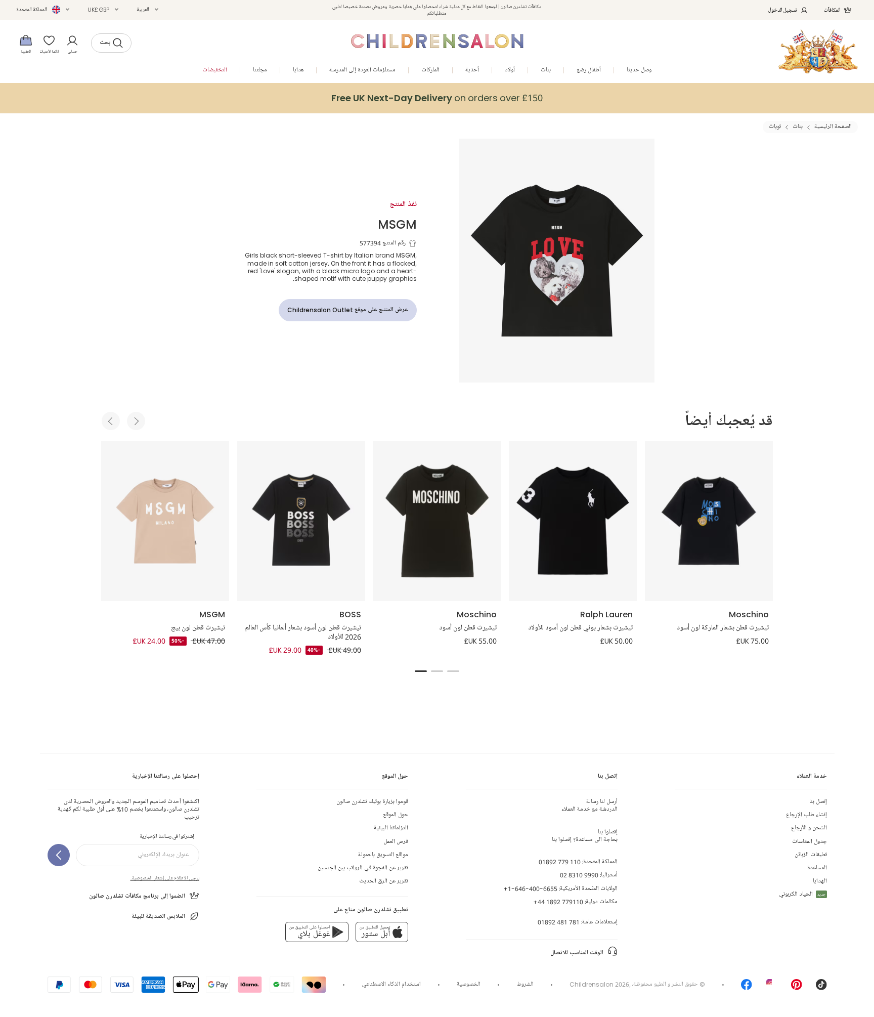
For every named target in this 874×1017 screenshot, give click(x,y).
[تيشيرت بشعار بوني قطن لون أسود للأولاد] (573, 521)
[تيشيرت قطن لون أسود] (437, 521)
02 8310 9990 (579, 875)
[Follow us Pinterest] (796, 988)
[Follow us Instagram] (771, 988)
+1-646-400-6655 (530, 888)
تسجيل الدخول (782, 10)
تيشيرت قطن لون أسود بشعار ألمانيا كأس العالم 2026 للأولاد (303, 632)
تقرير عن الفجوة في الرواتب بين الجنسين (363, 868)
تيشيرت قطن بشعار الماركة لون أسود (723, 627)
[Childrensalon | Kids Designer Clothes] (818, 51)
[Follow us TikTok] (821, 988)
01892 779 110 (560, 862)
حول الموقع (395, 815)
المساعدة (817, 868)
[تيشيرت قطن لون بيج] (165, 521)
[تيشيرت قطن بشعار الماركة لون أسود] (709, 521)
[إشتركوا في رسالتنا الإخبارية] (59, 855)
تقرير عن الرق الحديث (383, 881)
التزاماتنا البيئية (391, 828)
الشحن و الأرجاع (809, 828)
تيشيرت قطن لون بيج (198, 627)
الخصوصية (468, 984)
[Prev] (111, 421)
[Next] (136, 421)
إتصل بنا (818, 801)
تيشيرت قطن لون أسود (468, 627)
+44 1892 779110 (558, 902)
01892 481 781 (559, 922)
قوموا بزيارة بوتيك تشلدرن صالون (372, 801)
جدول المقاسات (809, 841)
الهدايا (820, 881)
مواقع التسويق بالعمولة (383, 855)
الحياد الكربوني (802, 894)
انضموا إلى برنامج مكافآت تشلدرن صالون (137, 896)
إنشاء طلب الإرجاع (806, 815)
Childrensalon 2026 (599, 984)
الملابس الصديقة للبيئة (158, 916)
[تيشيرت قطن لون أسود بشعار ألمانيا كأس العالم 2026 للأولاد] (301, 521)
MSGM (397, 224)
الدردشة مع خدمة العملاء (589, 805)
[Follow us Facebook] (746, 988)
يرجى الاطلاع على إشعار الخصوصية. (164, 877)
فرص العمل (395, 841)
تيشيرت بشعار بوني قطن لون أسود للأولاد (580, 627)
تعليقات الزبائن (811, 855)
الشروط (525, 984)
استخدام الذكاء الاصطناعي (391, 984)
